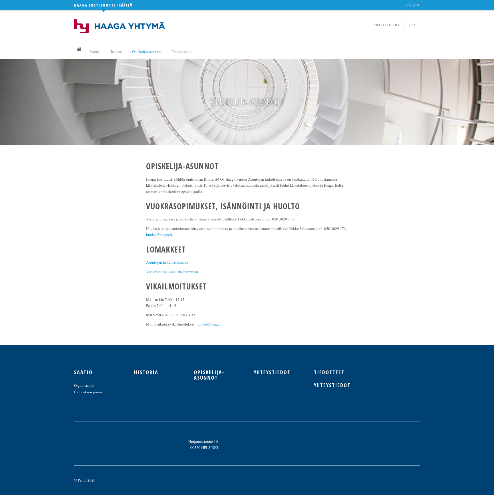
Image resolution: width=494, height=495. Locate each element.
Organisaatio (84, 385)
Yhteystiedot (387, 25)
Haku (411, 5)
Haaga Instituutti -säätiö (103, 5)
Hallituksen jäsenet (89, 392)
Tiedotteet (329, 372)
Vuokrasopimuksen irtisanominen (172, 271)
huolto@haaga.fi (159, 234)
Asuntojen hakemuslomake (167, 262)
